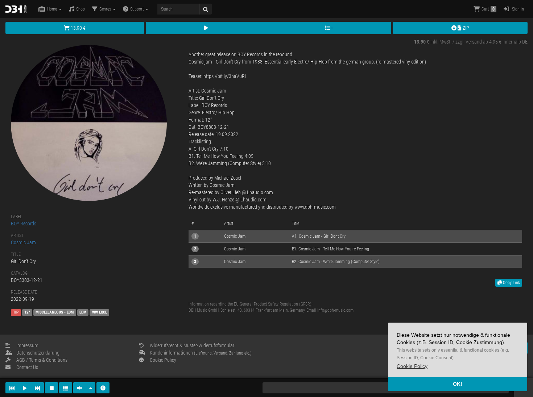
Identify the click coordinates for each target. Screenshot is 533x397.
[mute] (79, 387)
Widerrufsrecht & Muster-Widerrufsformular (192, 345)
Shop (80, 9)
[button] (412, 366)
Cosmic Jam (23, 242)
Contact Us (27, 367)
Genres (105, 9)
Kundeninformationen (201, 353)
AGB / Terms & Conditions (41, 360)
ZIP (465, 28)
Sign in (517, 9)
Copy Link (511, 282)
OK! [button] (457, 384)
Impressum (27, 345)
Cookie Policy (163, 360)
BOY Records (23, 223)
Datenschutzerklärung (37, 353)
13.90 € (78, 28)
